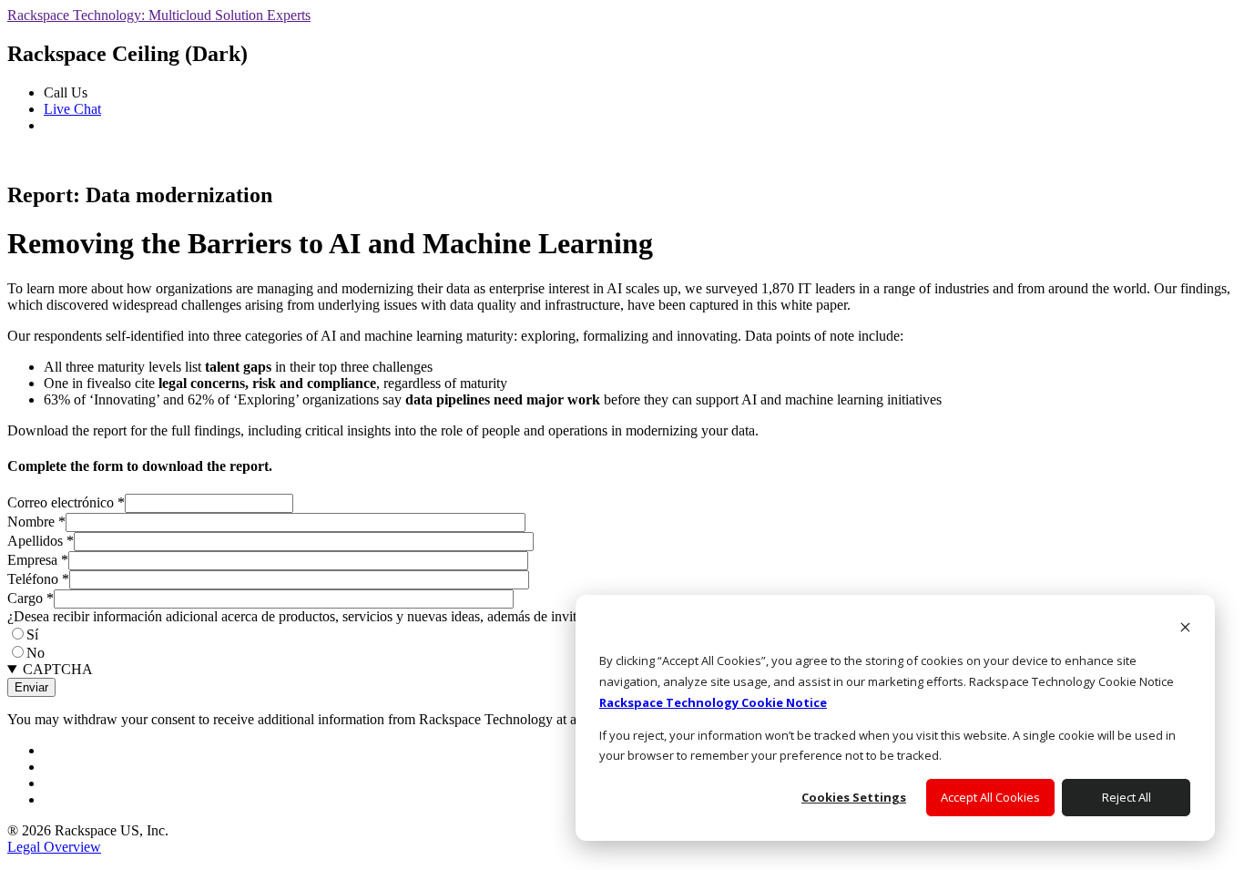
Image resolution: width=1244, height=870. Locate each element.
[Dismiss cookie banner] (1185, 629)
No (35, 652)
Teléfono (38, 579)
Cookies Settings (853, 797)
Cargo (30, 598)
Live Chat (72, 109)
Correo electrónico (66, 502)
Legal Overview (54, 847)
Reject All (1126, 797)
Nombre (36, 521)
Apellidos (40, 540)
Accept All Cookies (990, 797)
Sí (32, 634)
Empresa (37, 560)
